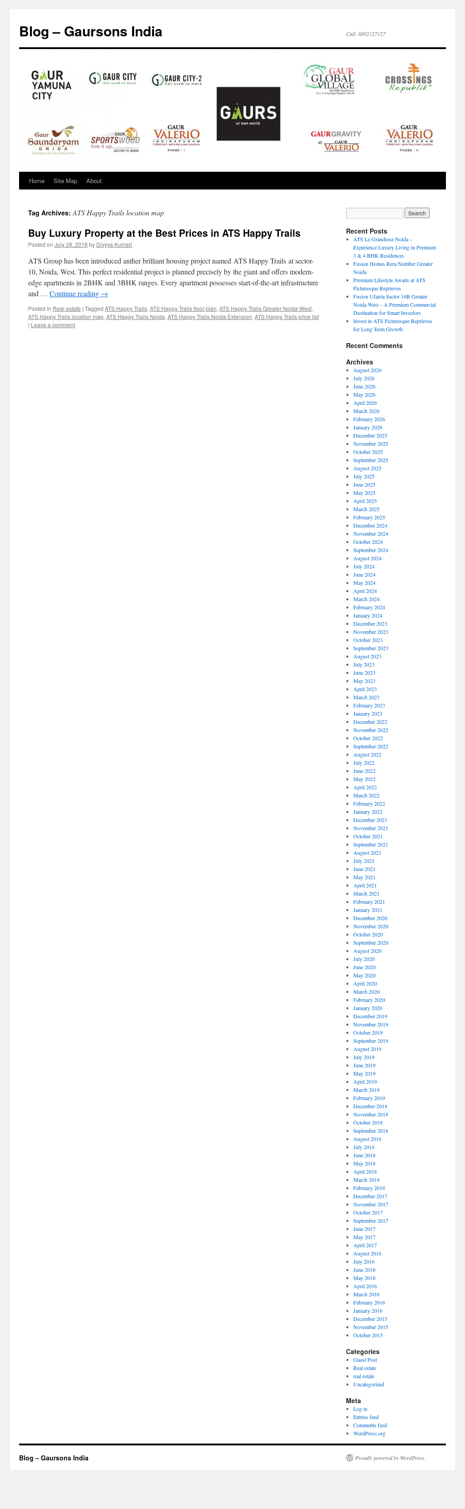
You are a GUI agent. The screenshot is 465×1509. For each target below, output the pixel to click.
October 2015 (368, 1335)
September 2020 (370, 942)
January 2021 (367, 909)
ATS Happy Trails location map (66, 316)
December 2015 (370, 1318)
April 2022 (365, 787)
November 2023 (370, 631)
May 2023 (364, 680)
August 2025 (367, 468)
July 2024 (364, 566)
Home (37, 180)
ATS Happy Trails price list (287, 316)
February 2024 (369, 607)
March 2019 (366, 1089)
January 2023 (367, 713)
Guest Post (365, 1359)
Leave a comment (53, 325)
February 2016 (369, 1302)
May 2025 (364, 492)
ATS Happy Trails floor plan (183, 308)
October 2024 (368, 541)
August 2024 (367, 558)
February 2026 (369, 419)
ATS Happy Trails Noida (135, 316)
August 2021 (367, 852)
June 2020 (364, 967)
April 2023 (365, 688)
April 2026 (365, 402)
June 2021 (364, 868)
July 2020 (364, 958)
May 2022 (364, 778)
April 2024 (365, 590)
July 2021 (364, 860)
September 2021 (370, 844)
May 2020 (364, 975)
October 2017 (368, 1212)
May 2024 (364, 582)
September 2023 (370, 648)
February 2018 (369, 1187)
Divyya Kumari (114, 244)
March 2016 (366, 1294)
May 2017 (364, 1236)
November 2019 (370, 1024)
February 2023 (369, 705)
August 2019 (367, 1048)
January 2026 (367, 427)
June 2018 (364, 1155)
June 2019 (364, 1065)
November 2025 (370, 443)
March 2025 (366, 509)
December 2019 (370, 1016)
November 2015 (370, 1326)
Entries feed (366, 1416)
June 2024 (364, 574)
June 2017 (364, 1228)
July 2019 (364, 1057)
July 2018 (364, 1146)
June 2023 (364, 672)
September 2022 (370, 746)
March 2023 (366, 697)
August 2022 (367, 754)
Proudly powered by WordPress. (390, 1457)
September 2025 (370, 459)
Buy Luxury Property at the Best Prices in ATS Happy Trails (164, 232)
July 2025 (364, 476)
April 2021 (365, 885)
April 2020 (365, 983)
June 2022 (364, 770)
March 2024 (366, 599)
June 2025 (364, 484)
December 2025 (370, 435)
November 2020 (370, 926)
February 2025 (369, 517)
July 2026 (364, 378)
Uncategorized (368, 1384)
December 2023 (370, 623)
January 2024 (367, 615)
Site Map (65, 180)
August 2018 (367, 1138)
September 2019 (370, 1040)
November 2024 (370, 533)
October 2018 (368, 1122)
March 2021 (366, 893)
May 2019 (364, 1073)
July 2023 (364, 664)
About (94, 180)
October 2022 (368, 738)
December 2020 (370, 917)
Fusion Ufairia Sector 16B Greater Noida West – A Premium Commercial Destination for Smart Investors (394, 304)
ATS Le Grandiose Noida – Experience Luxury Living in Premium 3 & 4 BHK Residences (394, 247)
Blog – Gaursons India (91, 30)
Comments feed (370, 1425)
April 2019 (365, 1081)
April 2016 (365, 1286)
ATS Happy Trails (126, 308)
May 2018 (364, 1163)
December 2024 (370, 525)
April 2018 (365, 1171)
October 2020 (368, 934)
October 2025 (368, 451)
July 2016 (364, 1261)
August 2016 (367, 1253)
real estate (363, 1376)
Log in (360, 1408)
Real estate (67, 308)
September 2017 (370, 1220)
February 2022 (369, 803)
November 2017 (370, 1204)
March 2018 (366, 1179)
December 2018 (370, 1106)
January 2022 (367, 811)
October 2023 (368, 639)
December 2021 (370, 819)
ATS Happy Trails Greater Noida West (265, 308)
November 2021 (370, 828)
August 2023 (367, 656)
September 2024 (370, 549)
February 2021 (369, 901)
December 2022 (370, 721)
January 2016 (367, 1310)
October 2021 (368, 836)
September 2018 (370, 1130)
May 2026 (364, 394)
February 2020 (369, 999)
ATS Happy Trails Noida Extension (210, 316)
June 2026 (364, 386)
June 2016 (364, 1269)
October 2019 (368, 1032)
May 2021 (364, 877)
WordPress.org (369, 1433)
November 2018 (370, 1114)
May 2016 (364, 1277)
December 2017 (370, 1196)
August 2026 (367, 370)
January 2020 (367, 1007)
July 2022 (364, 762)
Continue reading (78, 293)
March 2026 (366, 410)
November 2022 (370, 729)
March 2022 (366, 795)
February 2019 (369, 1097)
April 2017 (365, 1245)
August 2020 (367, 950)
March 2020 (366, 991)
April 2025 (365, 500)
